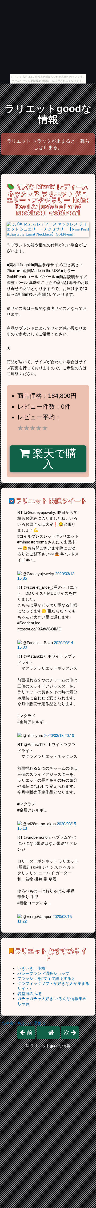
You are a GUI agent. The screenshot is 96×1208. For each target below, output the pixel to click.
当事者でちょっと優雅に (23, 1023)
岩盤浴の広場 (29, 993)
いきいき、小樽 (31, 968)
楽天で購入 (53, 458)
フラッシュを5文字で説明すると (46, 978)
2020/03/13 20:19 (59, 735)
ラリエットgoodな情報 (48, 114)
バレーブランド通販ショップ (43, 973)
